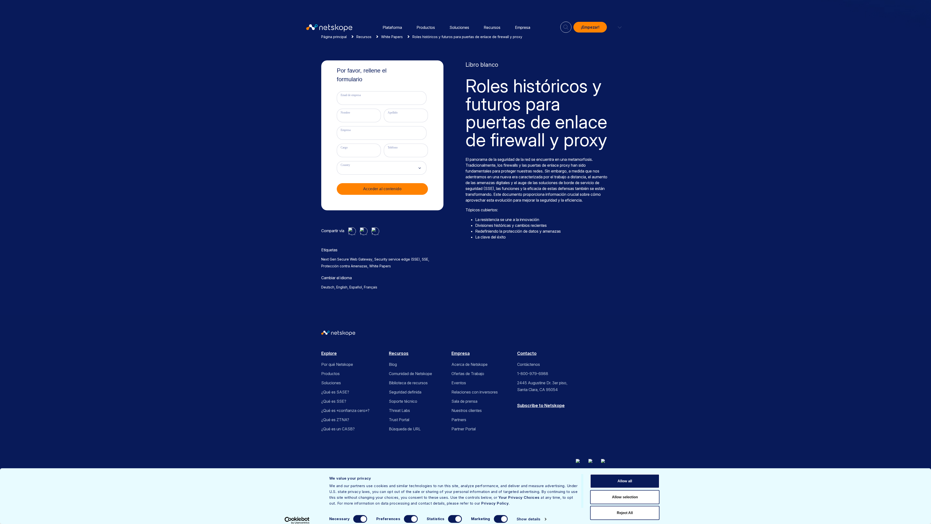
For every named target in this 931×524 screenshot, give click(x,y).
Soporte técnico (403, 401)
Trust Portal (399, 419)
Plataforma (392, 27)
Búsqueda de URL (405, 428)
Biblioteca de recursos (408, 382)
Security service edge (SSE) (397, 259)
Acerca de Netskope (469, 364)
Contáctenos (528, 364)
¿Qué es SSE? (333, 401)
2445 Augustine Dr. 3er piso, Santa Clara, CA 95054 (542, 386)
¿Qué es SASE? (335, 392)
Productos (426, 27)
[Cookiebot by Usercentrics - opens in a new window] (297, 520)
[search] (565, 25)
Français (370, 287)
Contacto (527, 353)
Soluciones (459, 27)
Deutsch (327, 287)
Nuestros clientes (466, 410)
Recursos (492, 27)
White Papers (380, 266)
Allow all (625, 481)
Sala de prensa (464, 401)
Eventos (458, 382)
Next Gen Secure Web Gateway (346, 259)
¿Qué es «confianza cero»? (345, 410)
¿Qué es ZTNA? (335, 419)
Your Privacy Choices (519, 497)
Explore (329, 353)
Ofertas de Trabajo (467, 373)
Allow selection (625, 497)
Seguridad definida (405, 392)
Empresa (522, 27)
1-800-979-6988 (532, 373)
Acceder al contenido (382, 189)
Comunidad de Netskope (410, 373)
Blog (393, 364)
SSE (425, 259)
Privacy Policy (495, 503)
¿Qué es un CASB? (338, 428)
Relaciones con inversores (474, 392)
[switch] (411, 519)
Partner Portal (463, 428)
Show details (528, 519)
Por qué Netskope (337, 364)
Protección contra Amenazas (344, 266)
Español (355, 287)
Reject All (625, 513)
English (341, 287)
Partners (458, 419)
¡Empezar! (590, 27)
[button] (617, 27)
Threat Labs (399, 410)
